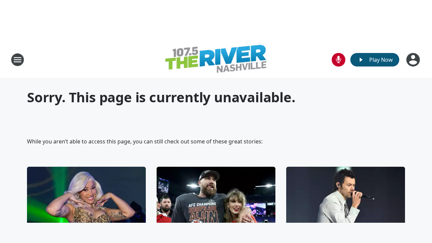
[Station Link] (216, 60)
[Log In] (413, 59)
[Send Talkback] (338, 59)
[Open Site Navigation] (17, 59)
